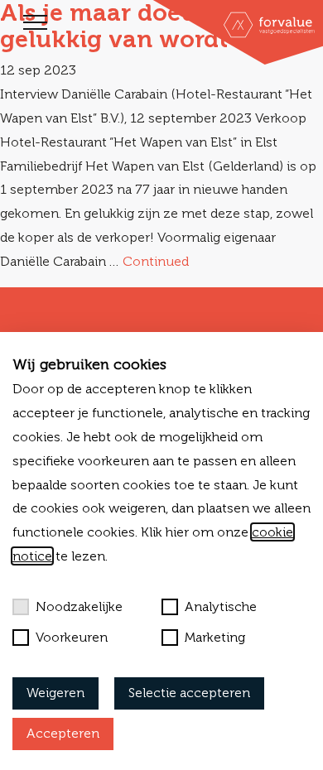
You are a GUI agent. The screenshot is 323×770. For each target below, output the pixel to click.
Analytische (221, 606)
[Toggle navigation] (35, 22)
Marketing (215, 637)
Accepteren (63, 733)
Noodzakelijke (79, 606)
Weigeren (55, 692)
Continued (156, 261)
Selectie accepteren (189, 692)
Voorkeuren (72, 637)
